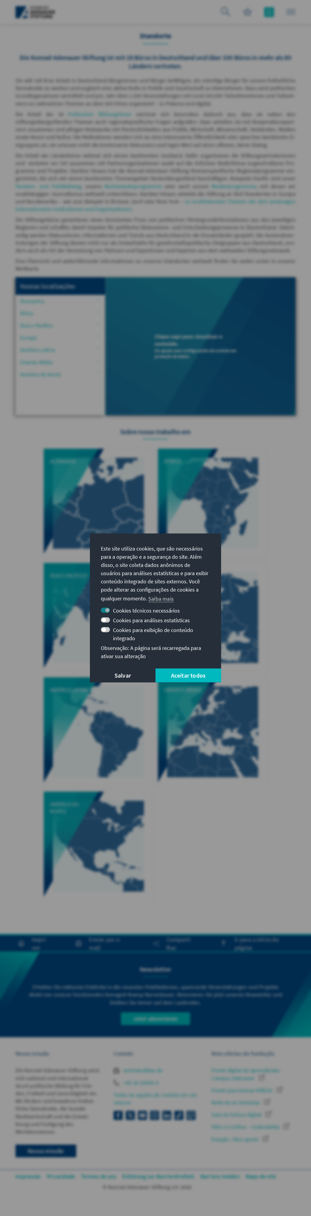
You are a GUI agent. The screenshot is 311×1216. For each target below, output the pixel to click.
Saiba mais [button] (161, 598)
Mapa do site (261, 1176)
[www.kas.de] (35, 12)
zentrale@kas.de (142, 1070)
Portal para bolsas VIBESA (242, 1090)
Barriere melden (220, 1176)
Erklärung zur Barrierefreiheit (158, 1176)
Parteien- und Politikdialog (48, 186)
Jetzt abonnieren (155, 1018)
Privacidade (61, 1176)
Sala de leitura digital (237, 1114)
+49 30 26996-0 (140, 1082)
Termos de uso (98, 1176)
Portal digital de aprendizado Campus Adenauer (245, 1074)
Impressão (28, 1176)
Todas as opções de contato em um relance (155, 1098)
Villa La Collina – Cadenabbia (246, 1126)
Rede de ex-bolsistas (236, 1102)
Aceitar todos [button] (188, 675)
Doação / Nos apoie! (235, 1139)
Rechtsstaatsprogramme (133, 186)
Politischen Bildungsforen (100, 114)
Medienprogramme (233, 186)
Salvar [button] (122, 675)
